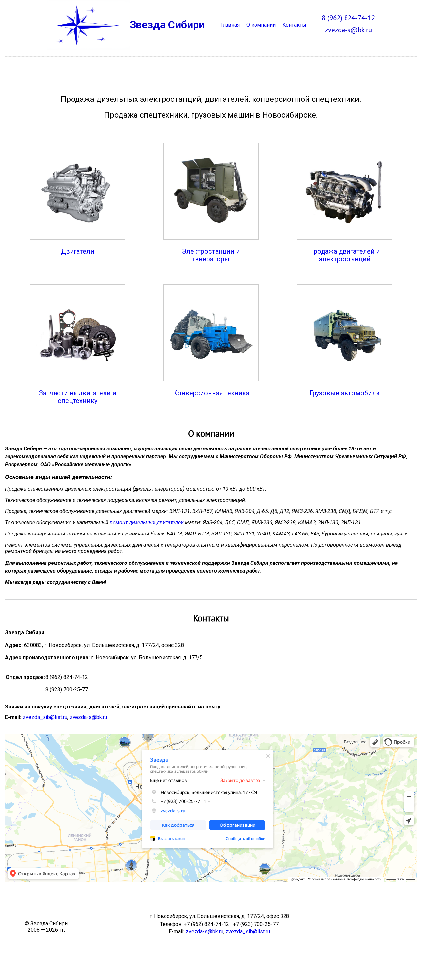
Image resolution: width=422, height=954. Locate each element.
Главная (230, 25)
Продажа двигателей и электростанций (344, 255)
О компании (261, 25)
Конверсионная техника (211, 393)
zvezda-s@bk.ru (88, 717)
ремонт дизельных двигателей (147, 522)
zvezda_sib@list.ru (45, 717)
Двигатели (77, 251)
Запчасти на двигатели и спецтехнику (77, 397)
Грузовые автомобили (345, 393)
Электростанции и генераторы (211, 255)
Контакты (294, 25)
